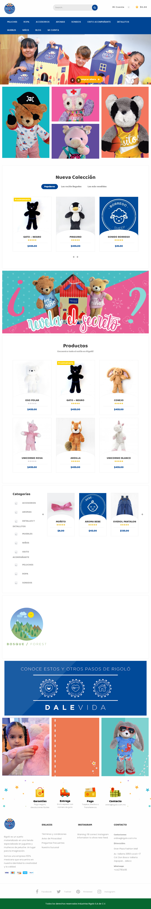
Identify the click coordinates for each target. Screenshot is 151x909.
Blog (38, 30)
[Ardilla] (75, 437)
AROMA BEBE (93, 521)
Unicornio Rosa (32, 458)
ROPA (26, 22)
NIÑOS (25, 30)
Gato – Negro (32, 237)
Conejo (119, 400)
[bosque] (27, 626)
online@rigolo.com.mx (125, 838)
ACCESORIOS (42, 22)
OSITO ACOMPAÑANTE (99, 22)
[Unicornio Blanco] (119, 437)
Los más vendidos (97, 186)
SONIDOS (76, 22)
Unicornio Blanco (119, 458)
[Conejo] (119, 379)
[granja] (75, 627)
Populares (49, 186)
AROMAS (60, 22)
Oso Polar (32, 400)
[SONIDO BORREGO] (119, 216)
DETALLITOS (123, 22)
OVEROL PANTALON (124, 521)
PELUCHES (12, 22)
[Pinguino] (75, 216)
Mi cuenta (53, 30)
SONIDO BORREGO (119, 237)
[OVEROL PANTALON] (124, 506)
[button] (141, 7)
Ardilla (75, 458)
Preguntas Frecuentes (53, 842)
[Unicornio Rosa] (32, 437)
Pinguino (76, 237)
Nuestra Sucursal (50, 847)
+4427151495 (120, 869)
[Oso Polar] (32, 379)
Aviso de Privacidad (51, 838)
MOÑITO (61, 521)
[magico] (124, 626)
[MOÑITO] (60, 506)
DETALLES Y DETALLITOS (24, 523)
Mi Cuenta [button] (118, 7)
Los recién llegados (71, 186)
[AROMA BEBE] (92, 506)
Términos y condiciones (54, 834)
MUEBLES (11, 30)
